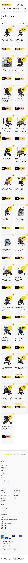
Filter (5, 23)
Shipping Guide (4, 492)
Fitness (2, 478)
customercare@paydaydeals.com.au (10, 519)
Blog (15, 498)
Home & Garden (4, 465)
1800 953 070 (6, 516)
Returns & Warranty (5, 493)
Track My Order (4, 510)
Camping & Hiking (4, 473)
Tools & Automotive (4, 482)
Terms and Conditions (5, 495)
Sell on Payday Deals (17, 493)
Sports (2, 477)
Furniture (3, 463)
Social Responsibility (17, 492)
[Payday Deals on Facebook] (6, 528)
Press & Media (16, 495)
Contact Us (3, 500)
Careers (15, 497)
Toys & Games (3, 467)
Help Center (3, 490)
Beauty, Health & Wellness (6, 483)
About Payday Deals (17, 490)
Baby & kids (3, 468)
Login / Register (4, 508)
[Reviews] (14, 454)
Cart (2, 506)
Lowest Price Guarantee (5, 497)
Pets (2, 470)
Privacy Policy (3, 498)
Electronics (3, 480)
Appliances (3, 472)
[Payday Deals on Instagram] (2, 528)
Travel (2, 475)
